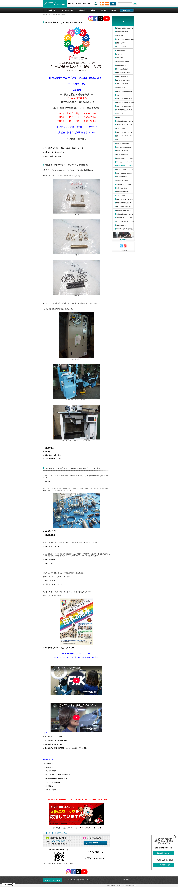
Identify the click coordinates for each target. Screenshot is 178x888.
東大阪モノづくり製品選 (122, 180)
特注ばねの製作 (52, 10)
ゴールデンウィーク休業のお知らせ (125, 39)
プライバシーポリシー (125, 879)
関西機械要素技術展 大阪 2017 (123, 203)
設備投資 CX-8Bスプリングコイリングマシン (123, 133)
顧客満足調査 (119, 57)
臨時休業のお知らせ (121, 225)
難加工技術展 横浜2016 (122, 154)
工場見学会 (119, 54)
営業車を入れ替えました (122, 69)
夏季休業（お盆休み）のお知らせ (124, 28)
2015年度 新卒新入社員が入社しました (123, 110)
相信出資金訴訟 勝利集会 (122, 61)
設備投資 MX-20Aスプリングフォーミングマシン (123, 99)
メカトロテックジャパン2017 (123, 206)
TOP (44, 14)
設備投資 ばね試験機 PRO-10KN (124, 173)
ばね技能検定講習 (120, 50)
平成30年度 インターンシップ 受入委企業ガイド (123, 218)
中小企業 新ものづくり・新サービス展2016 (123, 166)
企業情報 (103, 10)
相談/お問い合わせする (163, 853)
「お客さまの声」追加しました (124, 84)
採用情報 (114, 10)
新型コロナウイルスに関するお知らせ (123, 222)
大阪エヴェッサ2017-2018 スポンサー (123, 200)
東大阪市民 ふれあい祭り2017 (123, 188)
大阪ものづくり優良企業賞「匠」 (124, 210)
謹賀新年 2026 (119, 35)
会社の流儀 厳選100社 (121, 177)
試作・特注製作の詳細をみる (163, 848)
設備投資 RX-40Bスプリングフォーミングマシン (123, 107)
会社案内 (118, 117)
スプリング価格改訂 (121, 195)
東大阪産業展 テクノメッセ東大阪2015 (123, 121)
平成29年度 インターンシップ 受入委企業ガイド (123, 185)
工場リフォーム (120, 113)
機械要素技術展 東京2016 (122, 143)
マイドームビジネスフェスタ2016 (124, 169)
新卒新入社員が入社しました (123, 72)
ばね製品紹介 (82, 10)
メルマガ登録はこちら (163, 865)
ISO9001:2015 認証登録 (122, 150)
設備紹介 (93, 10)
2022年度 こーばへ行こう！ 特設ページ (123, 229)
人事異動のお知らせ (121, 65)
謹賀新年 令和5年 (120, 43)
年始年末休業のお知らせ (122, 31)
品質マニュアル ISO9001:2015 (124, 136)
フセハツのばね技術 (68, 10)
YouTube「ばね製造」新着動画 (124, 91)
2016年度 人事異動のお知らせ (123, 147)
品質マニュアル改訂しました (123, 80)
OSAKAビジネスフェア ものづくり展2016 (123, 162)
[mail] (113, 3)
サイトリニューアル (121, 46)
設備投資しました (120, 87)
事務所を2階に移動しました (123, 76)
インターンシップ (120, 95)
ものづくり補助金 (120, 128)
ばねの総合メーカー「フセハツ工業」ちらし (123, 125)
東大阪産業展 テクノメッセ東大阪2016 (123, 159)
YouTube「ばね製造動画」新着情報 (125, 102)
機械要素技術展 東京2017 (122, 191)
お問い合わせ (126, 10)
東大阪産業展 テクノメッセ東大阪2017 (123, 214)
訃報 (117, 139)
